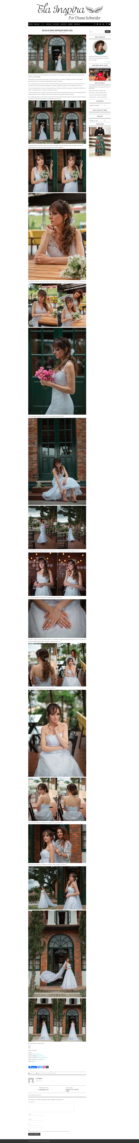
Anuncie (77, 24)
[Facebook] (95, 24)
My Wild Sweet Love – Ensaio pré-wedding (72, 1090)
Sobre (70, 24)
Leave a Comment (62, 32)
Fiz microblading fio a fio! (43, 1090)
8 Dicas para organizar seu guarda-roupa (97, 90)
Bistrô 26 (34, 1061)
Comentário (31, 1102)
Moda (31, 24)
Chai (37, 1059)
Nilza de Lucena (40, 1055)
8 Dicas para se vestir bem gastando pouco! (98, 92)
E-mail (30, 1119)
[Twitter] (100, 24)
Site (29, 1124)
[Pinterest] (106, 24)
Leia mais (109, 61)
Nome (30, 1114)
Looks (33, 1073)
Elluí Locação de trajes (42, 1057)
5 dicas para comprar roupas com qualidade (98, 95)
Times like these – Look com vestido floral (98, 97)
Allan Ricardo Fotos (37, 1054)
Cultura (56, 24)
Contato (63, 24)
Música (48, 24)
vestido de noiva (53, 1073)
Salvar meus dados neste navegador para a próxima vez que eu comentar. (49, 1131)
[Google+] (103, 24)
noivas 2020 (40, 1073)
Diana (43, 24)
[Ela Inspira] (69, 11)
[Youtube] (109, 24)
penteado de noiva (46, 1073)
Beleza (36, 24)
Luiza (43, 1059)
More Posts (39, 1081)
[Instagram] (97, 24)
